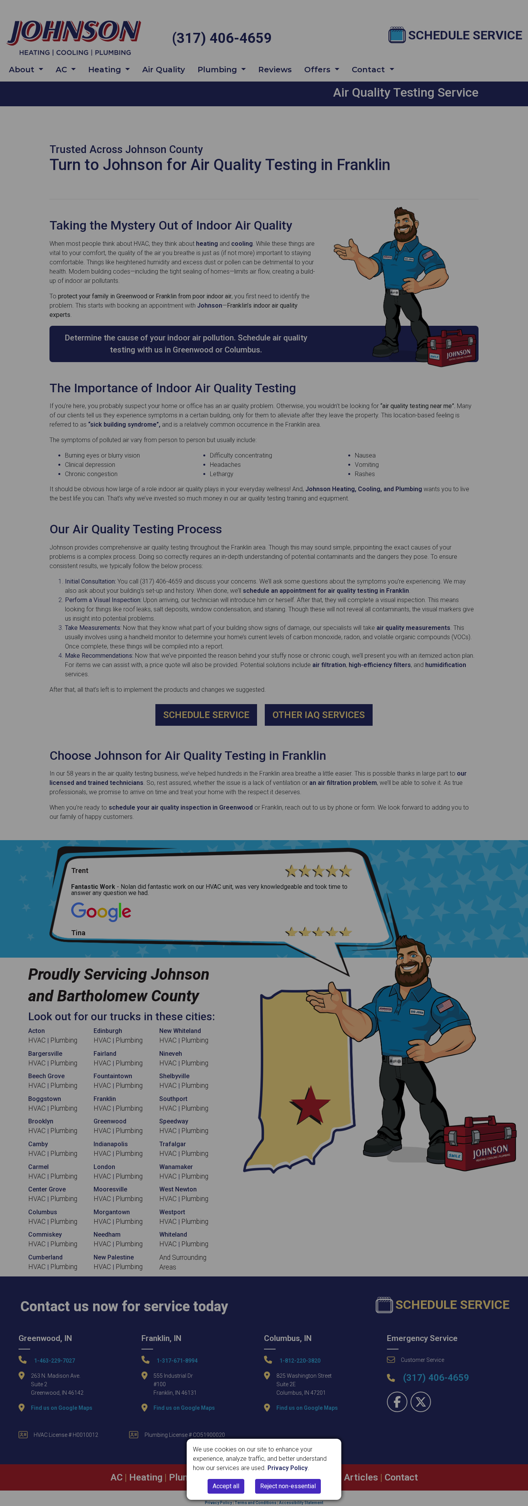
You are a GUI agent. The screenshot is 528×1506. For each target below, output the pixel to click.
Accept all (226, 1486)
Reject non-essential (288, 1486)
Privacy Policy (287, 1468)
